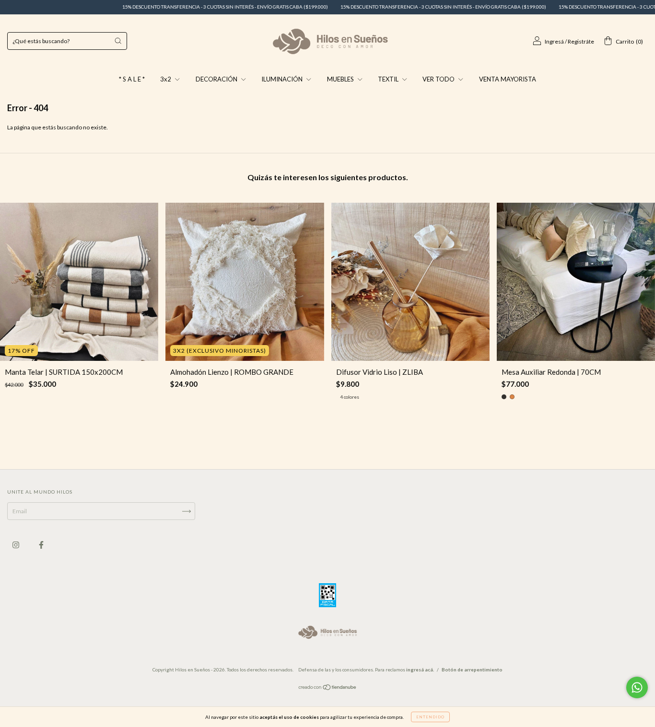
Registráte (581, 41)
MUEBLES (341, 79)
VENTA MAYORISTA (507, 79)
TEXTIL (389, 79)
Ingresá (554, 41)
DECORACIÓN (217, 79)
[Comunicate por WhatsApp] (637, 687)
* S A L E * (132, 79)
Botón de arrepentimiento (472, 669)
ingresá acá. (420, 669)
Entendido (430, 717)
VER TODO (439, 79)
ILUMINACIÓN (282, 79)
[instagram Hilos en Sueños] (16, 545)
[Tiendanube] (328, 688)
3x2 (166, 79)
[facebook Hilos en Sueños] (41, 545)
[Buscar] (118, 41)
